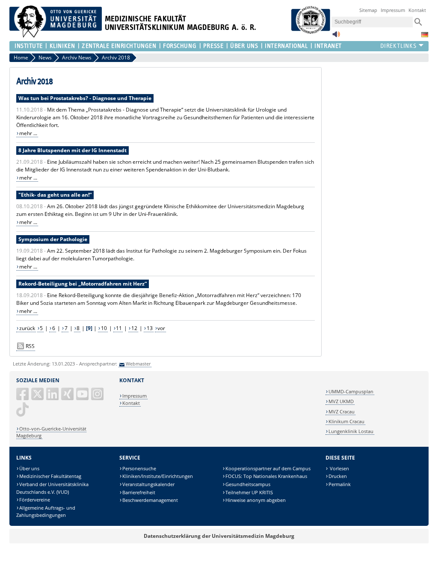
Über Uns (244, 46)
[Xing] (68, 397)
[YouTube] (83, 397)
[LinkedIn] (53, 397)
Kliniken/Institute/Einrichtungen (157, 476)
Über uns (29, 468)
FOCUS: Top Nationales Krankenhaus (266, 476)
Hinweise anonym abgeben (255, 500)
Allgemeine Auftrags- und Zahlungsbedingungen (45, 511)
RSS (30, 346)
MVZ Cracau (341, 411)
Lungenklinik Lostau (350, 431)
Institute (29, 46)
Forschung (179, 46)
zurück (27, 328)
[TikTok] (23, 413)
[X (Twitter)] (38, 397)
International (286, 46)
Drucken (337, 476)
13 (150, 328)
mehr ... (28, 133)
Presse (213, 46)
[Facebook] (23, 397)
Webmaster (138, 363)
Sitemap (368, 10)
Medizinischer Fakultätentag (50, 476)
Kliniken (62, 46)
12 (134, 328)
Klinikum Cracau (346, 421)
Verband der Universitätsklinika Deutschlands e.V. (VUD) (52, 488)
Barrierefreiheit (138, 492)
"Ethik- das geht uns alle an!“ (55, 194)
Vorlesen (338, 468)
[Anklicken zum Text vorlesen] (336, 36)
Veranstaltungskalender (148, 484)
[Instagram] (98, 397)
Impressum (393, 10)
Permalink (339, 484)
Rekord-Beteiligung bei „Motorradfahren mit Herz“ (82, 283)
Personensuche (139, 468)
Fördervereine (34, 499)
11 (119, 328)
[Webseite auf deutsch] (425, 35)
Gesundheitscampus (247, 484)
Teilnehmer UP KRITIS (249, 492)
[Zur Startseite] (55, 35)
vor (161, 328)
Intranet (327, 46)
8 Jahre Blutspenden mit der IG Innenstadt (72, 150)
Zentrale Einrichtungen (119, 46)
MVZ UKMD (341, 401)
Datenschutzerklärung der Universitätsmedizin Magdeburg (219, 536)
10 (104, 328)
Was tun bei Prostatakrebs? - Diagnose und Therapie (84, 98)
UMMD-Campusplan (350, 391)
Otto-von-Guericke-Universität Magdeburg (51, 432)
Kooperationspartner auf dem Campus (268, 468)
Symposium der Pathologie (52, 239)
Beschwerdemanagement (150, 500)
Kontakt (417, 10)
